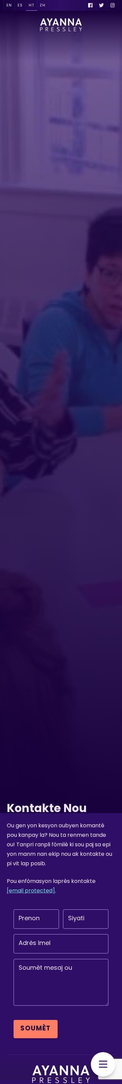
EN (9, 5)
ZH (42, 5)
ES (20, 5)
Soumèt (35, 1029)
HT (31, 5)
